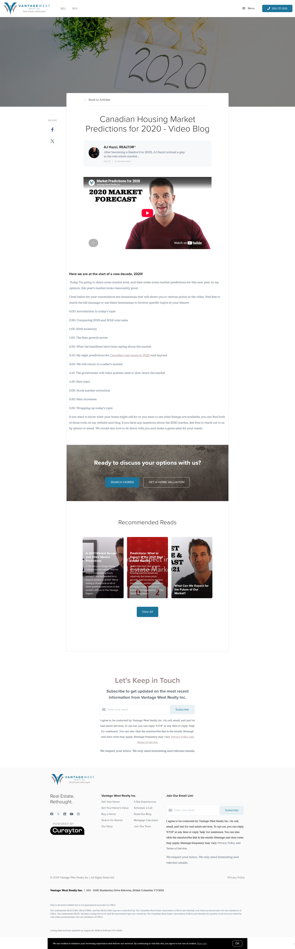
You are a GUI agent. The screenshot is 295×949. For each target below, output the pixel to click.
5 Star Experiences (145, 802)
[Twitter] (58, 814)
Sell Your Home (110, 802)
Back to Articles (99, 100)
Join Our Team (142, 826)
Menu (251, 8)
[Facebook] (51, 814)
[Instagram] (78, 814)
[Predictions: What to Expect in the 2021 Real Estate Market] (147, 567)
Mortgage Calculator (146, 820)
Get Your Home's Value (115, 808)
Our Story (107, 826)
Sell (63, 8)
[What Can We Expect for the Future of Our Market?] (192, 567)
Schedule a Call (143, 808)
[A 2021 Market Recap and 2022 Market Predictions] (103, 567)
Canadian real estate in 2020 (130, 355)
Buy (75, 8)
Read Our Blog (142, 814)
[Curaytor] (67, 834)
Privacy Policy (236, 877)
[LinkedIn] (64, 814)
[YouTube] (71, 814)
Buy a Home (108, 814)
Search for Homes (112, 820)
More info (202, 943)
